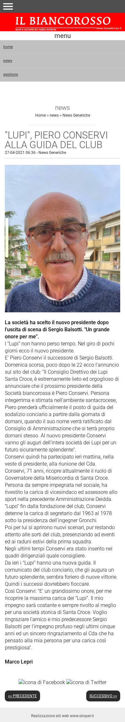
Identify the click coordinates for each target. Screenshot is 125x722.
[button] (8, 6)
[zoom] (62, 311)
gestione (10, 74)
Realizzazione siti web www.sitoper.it (62, 716)
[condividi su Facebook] (42, 682)
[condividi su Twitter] (86, 682)
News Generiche (76, 115)
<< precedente (22, 696)
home (8, 47)
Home (40, 115)
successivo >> (103, 696)
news (7, 60)
